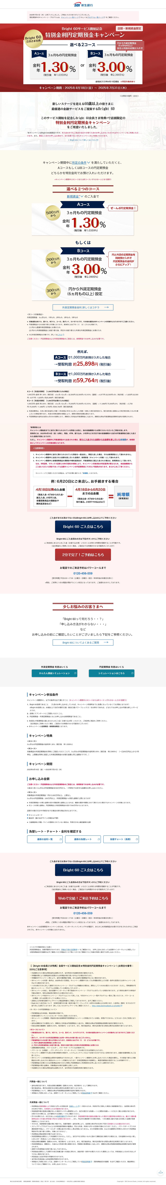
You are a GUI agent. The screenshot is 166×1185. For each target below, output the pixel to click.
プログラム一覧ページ (95, 17)
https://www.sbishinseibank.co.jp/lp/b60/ (106, 1005)
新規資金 (73, 196)
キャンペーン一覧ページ (70, 17)
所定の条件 (79, 162)
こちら (59, 334)
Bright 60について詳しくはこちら (83, 140)
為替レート (73, 1106)
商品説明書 (86, 1093)
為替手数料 (61, 1116)
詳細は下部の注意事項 (69, 949)
